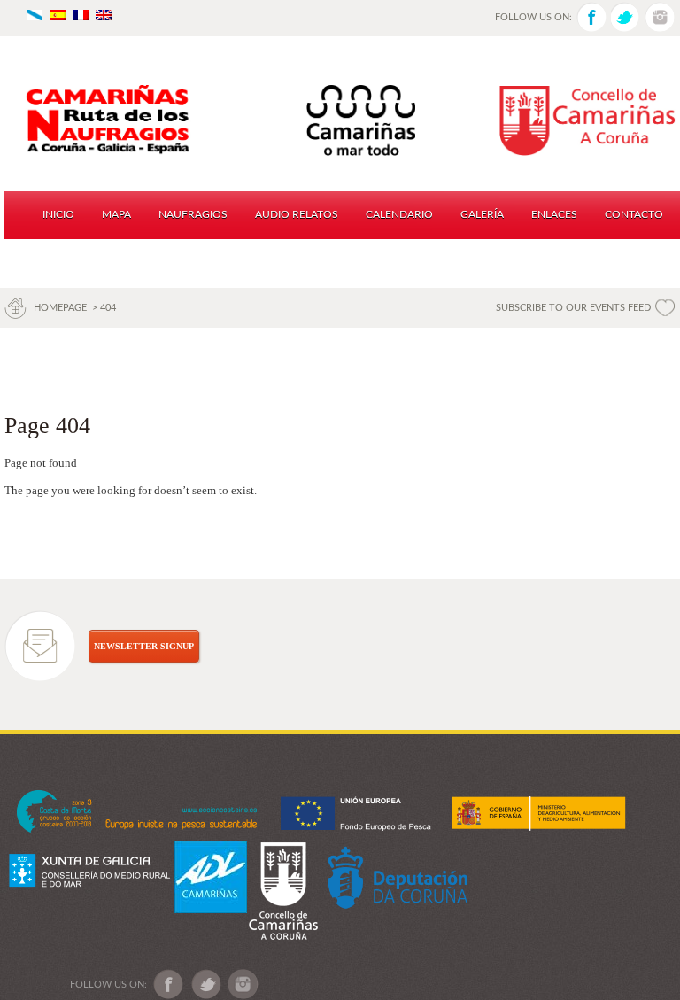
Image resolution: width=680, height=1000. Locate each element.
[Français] (81, 13)
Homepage (61, 308)
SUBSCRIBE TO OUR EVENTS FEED (573, 308)
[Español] (58, 13)
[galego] (34, 13)
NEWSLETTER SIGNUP (144, 646)
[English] (104, 13)
